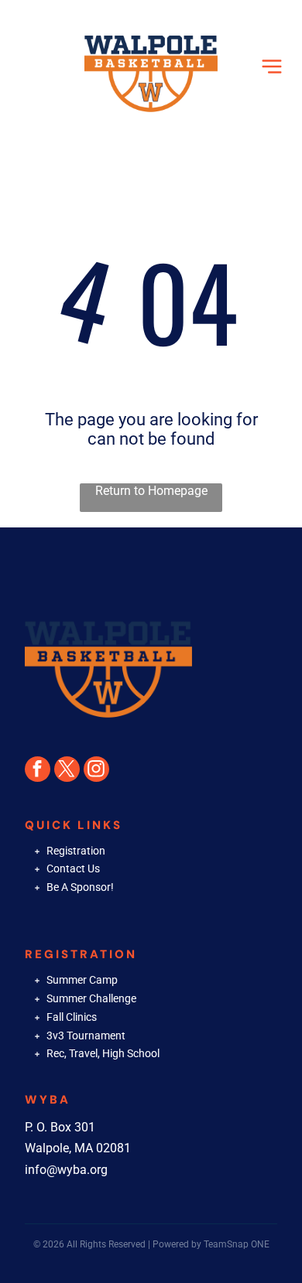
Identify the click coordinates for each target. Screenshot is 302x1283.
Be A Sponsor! (80, 887)
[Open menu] (271, 66)
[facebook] (37, 771)
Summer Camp (82, 980)
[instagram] (96, 771)
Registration (75, 851)
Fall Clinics (71, 1017)
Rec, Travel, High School (103, 1053)
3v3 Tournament (85, 1035)
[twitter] (67, 771)
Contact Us (73, 868)
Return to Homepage (151, 490)
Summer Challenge (91, 998)
